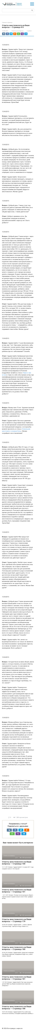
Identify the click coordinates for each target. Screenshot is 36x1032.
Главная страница (7, 22)
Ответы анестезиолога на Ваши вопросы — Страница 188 (16, 1007)
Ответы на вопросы (18, 31)
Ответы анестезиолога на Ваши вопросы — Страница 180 (16, 948)
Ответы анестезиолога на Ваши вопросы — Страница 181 (16, 978)
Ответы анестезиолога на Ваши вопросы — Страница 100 (16, 863)
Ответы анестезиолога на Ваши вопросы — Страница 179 (16, 920)
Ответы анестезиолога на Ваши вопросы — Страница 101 (16, 890)
